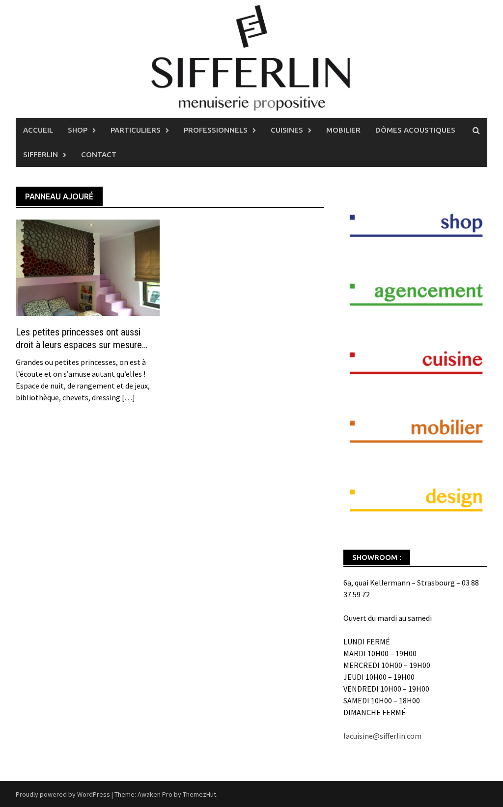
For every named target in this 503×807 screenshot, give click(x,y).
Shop (77, 130)
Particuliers (136, 130)
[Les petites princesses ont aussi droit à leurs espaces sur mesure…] (88, 267)
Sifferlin (40, 154)
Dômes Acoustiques (415, 130)
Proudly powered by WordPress (63, 794)
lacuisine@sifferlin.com (382, 736)
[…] (127, 397)
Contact (98, 154)
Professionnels (216, 130)
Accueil (38, 130)
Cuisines (287, 130)
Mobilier (343, 130)
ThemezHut (199, 794)
